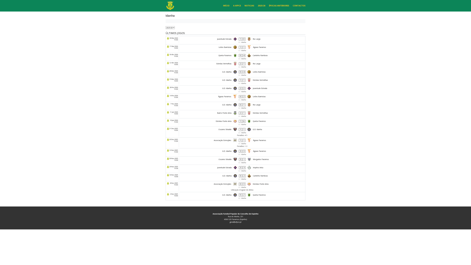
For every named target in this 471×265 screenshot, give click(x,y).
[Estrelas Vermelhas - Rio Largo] (235, 65)
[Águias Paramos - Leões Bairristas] (235, 98)
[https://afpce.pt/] (170, 5)
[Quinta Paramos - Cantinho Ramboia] (235, 57)
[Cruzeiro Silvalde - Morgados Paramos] (235, 161)
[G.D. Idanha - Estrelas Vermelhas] (235, 81)
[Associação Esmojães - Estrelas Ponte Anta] (235, 186)
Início (226, 5)
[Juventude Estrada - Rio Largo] (235, 40)
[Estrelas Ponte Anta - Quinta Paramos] (235, 122)
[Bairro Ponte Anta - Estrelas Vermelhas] (235, 114)
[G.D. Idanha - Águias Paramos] (235, 152)
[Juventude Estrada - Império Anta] (235, 169)
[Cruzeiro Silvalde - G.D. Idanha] (235, 132)
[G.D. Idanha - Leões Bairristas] (235, 73)
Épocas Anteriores (279, 5)
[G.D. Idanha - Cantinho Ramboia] (235, 177)
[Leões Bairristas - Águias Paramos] (235, 48)
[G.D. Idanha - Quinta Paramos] (235, 196)
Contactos (299, 5)
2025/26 (261, 5)
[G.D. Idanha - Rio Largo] (235, 106)
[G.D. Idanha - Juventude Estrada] (235, 90)
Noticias (249, 5)
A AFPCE (237, 5)
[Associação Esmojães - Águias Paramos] (235, 143)
